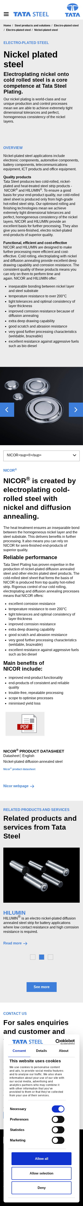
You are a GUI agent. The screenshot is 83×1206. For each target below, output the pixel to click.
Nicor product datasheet (19, 769)
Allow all (41, 1158)
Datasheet (11, 756)
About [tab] (64, 1051)
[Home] (31, 14)
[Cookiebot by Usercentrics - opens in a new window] (57, 1042)
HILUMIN (14, 913)
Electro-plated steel (66, 25)
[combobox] (41, 456)
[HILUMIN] (41, 875)
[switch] (58, 1119)
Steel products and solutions (32, 25)
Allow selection (41, 1173)
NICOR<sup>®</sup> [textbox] (24, 455)
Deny (42, 1188)
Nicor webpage (16, 786)
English (28, 756)
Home (7, 25)
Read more (12, 943)
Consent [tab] (19, 1051)
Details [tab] (41, 1051)
